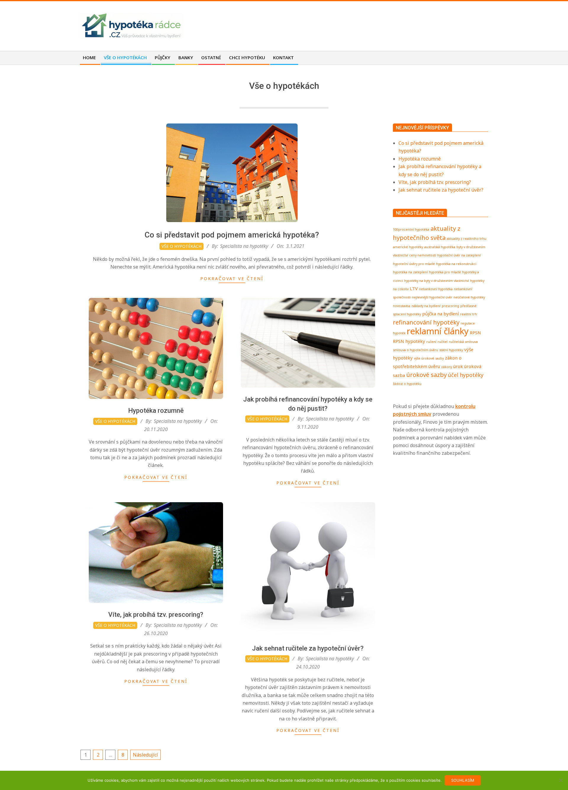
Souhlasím (462, 780)
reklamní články (438, 331)
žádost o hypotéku (407, 384)
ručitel (443, 342)
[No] (561, 780)
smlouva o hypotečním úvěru (415, 350)
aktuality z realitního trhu (466, 239)
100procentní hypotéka (411, 229)
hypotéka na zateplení (410, 272)
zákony (446, 367)
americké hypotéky (408, 247)
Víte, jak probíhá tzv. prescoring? (155, 614)
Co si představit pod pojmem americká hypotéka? (232, 234)
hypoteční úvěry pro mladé (414, 264)
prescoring (450, 306)
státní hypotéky (451, 350)
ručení (431, 342)
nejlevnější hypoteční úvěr (432, 297)
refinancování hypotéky (426, 322)
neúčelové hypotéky (469, 297)
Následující (145, 755)
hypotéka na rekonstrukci (456, 264)
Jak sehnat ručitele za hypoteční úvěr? (308, 648)
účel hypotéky (465, 374)
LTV (414, 288)
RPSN (475, 332)
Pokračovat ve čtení (232, 278)
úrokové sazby (426, 374)
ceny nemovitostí (422, 255)
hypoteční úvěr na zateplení (459, 255)
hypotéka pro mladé (445, 272)
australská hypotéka (439, 247)
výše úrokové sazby (429, 358)
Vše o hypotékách (181, 246)
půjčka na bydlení (440, 314)
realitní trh (468, 314)
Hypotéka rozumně (156, 410)
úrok (458, 366)
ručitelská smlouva (463, 342)
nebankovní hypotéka (436, 289)
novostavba (401, 306)
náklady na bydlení (426, 306)
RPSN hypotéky (409, 341)
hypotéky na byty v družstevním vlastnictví (436, 281)
